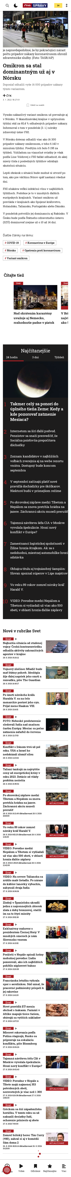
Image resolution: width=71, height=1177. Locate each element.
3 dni (35, 357)
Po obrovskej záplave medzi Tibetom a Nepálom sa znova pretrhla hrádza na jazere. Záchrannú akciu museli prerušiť (39, 507)
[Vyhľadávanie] (7, 5)
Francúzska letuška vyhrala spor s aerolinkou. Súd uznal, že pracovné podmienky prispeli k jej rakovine (23, 986)
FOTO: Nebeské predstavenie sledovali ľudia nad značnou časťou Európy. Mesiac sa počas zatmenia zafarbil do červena (23, 726)
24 (58, 5)
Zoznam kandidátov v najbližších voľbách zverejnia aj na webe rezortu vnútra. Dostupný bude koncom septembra (37, 463)
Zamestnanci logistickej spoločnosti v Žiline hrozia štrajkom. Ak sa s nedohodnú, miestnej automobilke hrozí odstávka (39, 550)
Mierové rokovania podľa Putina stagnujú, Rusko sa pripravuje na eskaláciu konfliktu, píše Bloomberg (20, 1038)
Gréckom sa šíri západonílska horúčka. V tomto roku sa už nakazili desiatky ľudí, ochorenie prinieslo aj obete (22, 1114)
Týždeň (59, 357)
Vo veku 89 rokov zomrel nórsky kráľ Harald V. (19, 829)
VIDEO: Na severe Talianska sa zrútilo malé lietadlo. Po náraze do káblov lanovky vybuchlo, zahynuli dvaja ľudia (23, 882)
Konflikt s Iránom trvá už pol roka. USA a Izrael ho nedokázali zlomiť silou (21, 750)
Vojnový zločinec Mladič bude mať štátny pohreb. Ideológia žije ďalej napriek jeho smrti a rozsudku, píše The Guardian (22, 674)
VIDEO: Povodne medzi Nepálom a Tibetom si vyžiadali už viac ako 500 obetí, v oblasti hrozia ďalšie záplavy (36, 605)
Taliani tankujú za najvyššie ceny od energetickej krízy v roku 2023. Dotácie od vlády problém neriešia (21, 774)
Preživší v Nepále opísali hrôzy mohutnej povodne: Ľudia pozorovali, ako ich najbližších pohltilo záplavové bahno (23, 960)
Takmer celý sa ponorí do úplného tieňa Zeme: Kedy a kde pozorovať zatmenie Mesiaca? (36, 411)
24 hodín (12, 357)
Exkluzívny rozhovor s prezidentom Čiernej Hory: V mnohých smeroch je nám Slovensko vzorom (21, 934)
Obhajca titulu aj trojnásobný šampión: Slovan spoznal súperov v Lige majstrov (39, 571)
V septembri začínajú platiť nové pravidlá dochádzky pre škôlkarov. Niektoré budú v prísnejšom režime (35, 486)
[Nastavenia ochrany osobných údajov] (7, 1170)
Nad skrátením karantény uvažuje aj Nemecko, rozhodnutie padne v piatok (34, 318)
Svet (18, 283)
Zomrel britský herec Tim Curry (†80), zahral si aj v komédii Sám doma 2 (23, 1138)
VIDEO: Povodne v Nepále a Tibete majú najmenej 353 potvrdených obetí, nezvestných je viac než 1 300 (22, 1086)
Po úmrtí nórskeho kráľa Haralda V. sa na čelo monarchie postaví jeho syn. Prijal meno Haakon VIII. (21, 700)
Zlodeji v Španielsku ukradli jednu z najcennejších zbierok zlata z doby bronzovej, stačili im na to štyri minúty (22, 908)
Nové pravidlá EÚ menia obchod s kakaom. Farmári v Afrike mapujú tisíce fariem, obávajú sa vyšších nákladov (22, 1012)
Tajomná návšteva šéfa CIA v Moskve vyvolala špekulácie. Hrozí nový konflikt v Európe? (37, 527)
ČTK (8, 95)
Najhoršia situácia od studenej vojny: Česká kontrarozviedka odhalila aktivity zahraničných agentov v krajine (23, 648)
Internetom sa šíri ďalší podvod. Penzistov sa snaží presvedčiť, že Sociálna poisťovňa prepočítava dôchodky (34, 438)
